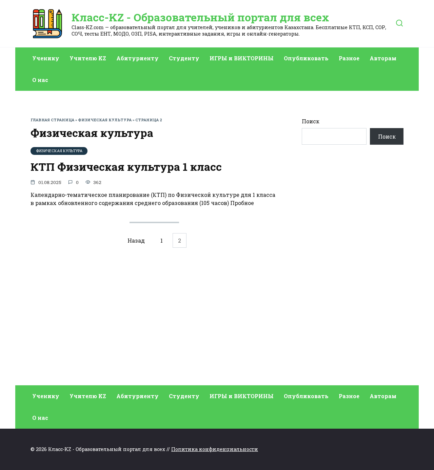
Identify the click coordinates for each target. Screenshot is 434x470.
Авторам (383, 58)
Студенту (184, 58)
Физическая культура (105, 119)
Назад (136, 240)
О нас (40, 79)
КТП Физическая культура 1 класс (126, 166)
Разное (349, 58)
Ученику (45, 58)
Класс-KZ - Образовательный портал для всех (200, 17)
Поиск (310, 121)
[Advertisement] (352, 273)
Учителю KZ (88, 58)
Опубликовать (306, 58)
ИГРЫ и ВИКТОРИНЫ (242, 58)
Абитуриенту (137, 58)
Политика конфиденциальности (214, 449)
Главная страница (52, 119)
